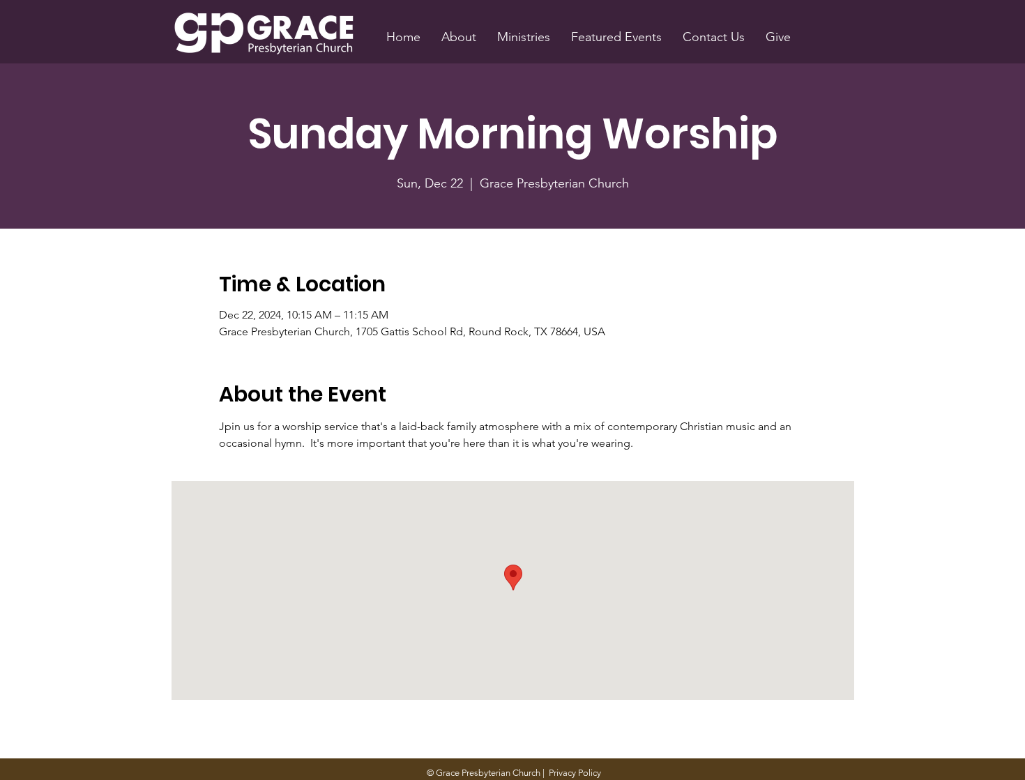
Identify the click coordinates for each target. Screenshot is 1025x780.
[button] (459, 37)
